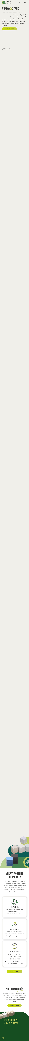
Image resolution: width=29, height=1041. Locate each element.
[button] (19, 2)
